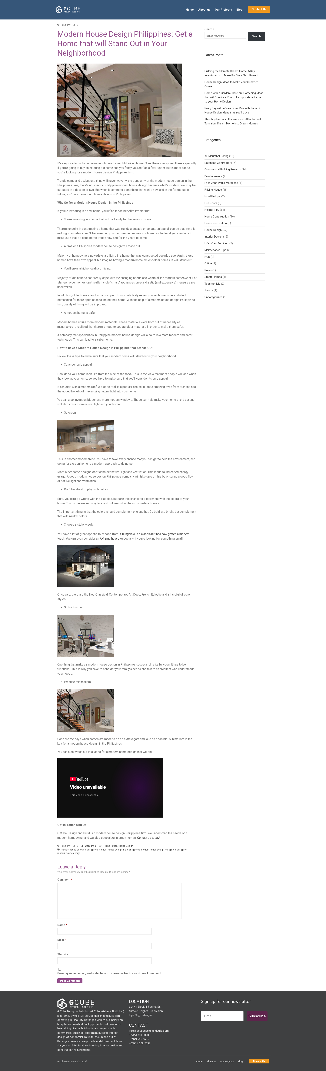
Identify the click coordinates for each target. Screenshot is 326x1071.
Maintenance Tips (215, 250)
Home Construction (217, 216)
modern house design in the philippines (119, 849)
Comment (64, 879)
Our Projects (223, 9)
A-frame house (109, 538)
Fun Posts (211, 203)
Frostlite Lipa (213, 196)
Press (208, 270)
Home (190, 9)
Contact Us (259, 9)
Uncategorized (213, 297)
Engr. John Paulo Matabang (221, 183)
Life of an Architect (217, 243)
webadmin (90, 846)
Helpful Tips (212, 209)
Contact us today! (148, 838)
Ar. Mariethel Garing (216, 156)
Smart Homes (213, 277)
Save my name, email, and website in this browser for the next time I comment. (109, 973)
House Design (125, 846)
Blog (239, 9)
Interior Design (213, 236)
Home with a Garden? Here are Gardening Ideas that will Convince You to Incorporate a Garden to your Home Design (234, 97)
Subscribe (257, 1016)
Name (62, 925)
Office (208, 263)
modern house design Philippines (158, 849)
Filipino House (110, 846)
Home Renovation (216, 223)
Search (209, 29)
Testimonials (212, 283)
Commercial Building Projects (223, 169)
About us (204, 9)
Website (62, 954)
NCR (207, 257)
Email (62, 939)
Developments (213, 176)
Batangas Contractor (218, 163)
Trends (209, 290)
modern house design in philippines (79, 849)
